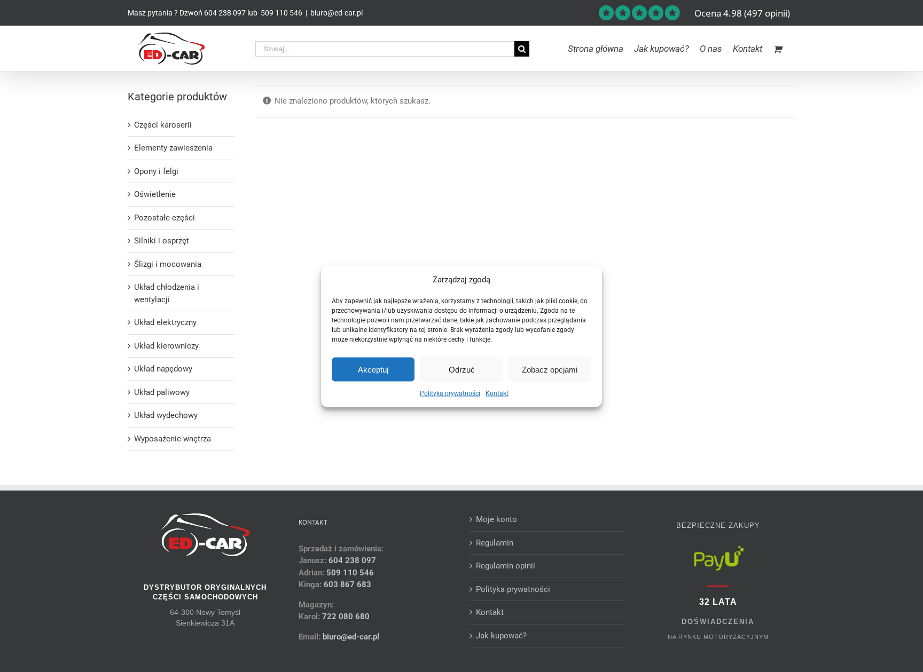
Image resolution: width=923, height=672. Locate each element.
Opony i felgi (156, 171)
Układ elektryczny (165, 322)
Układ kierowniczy (166, 346)
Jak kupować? (501, 636)
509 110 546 (280, 13)
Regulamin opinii (505, 566)
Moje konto (496, 519)
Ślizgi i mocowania (167, 264)
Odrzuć (462, 369)
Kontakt (497, 393)
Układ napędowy (163, 369)
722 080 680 (345, 616)
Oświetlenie (155, 194)
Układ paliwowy (162, 392)
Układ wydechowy (166, 415)
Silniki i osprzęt (161, 241)
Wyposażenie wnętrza (172, 439)
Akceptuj (373, 369)
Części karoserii (163, 125)
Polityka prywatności (450, 393)
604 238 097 (225, 13)
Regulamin (494, 543)
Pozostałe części (164, 218)
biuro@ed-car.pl (336, 13)
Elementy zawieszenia (173, 148)
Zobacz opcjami (549, 369)
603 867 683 (347, 584)
